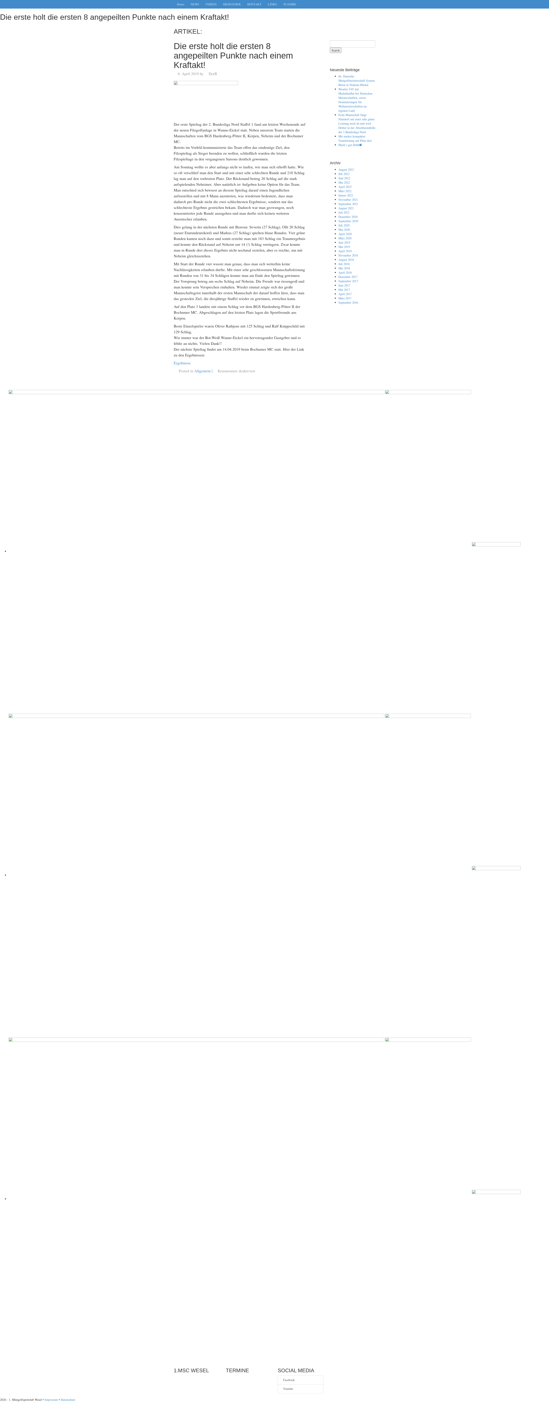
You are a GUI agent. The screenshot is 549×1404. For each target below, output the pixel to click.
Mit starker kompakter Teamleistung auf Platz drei (355, 138)
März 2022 (344, 191)
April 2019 (345, 251)
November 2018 (348, 255)
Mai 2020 (344, 230)
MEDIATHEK (232, 4)
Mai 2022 (344, 182)
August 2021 (346, 208)
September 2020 (348, 221)
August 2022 (346, 169)
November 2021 (348, 200)
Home (180, 4)
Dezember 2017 (347, 277)
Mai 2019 (344, 247)
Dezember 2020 (347, 217)
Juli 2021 (344, 212)
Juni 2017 (344, 285)
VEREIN (211, 4)
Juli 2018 (344, 264)
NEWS (195, 4)
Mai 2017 (344, 290)
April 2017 (345, 294)
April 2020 (345, 234)
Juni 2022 (344, 178)
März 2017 (344, 298)
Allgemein (202, 370)
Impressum (51, 1400)
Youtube (287, 1389)
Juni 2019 (344, 242)
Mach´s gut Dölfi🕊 (350, 145)
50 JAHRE (289, 4)
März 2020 (344, 238)
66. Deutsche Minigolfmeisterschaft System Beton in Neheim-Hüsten (356, 80)
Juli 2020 (344, 225)
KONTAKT (254, 4)
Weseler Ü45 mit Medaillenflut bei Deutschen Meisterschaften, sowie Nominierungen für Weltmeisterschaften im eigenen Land (355, 100)
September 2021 (348, 204)
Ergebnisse (182, 362)
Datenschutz (68, 1400)
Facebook (288, 1380)
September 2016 (348, 302)
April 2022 (345, 187)
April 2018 (345, 272)
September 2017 (348, 281)
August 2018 (346, 260)
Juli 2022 (344, 174)
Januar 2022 (345, 195)
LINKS (272, 4)
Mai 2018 (344, 268)
